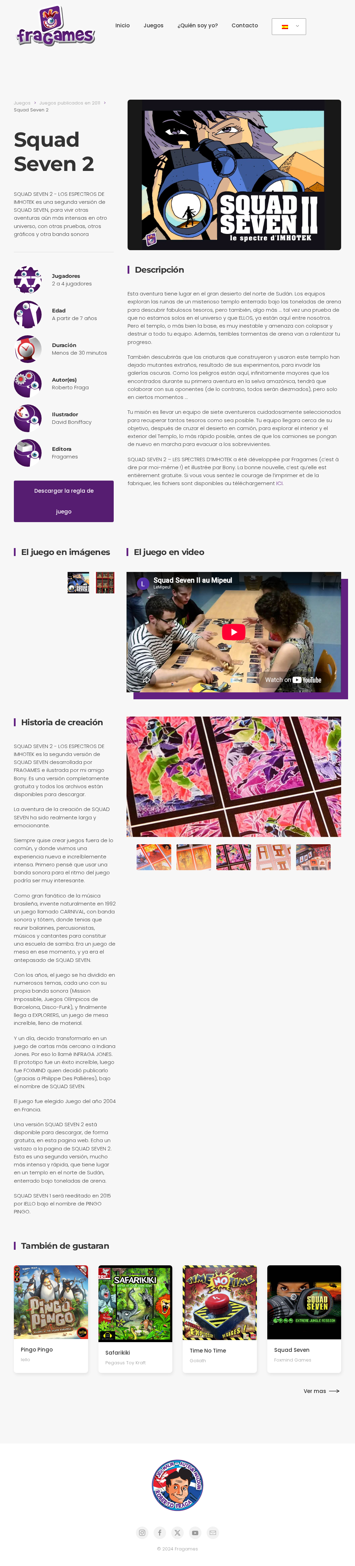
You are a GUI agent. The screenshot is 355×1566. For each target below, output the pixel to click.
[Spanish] (288, 27)
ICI (279, 483)
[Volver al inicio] (57, 25)
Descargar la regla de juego (64, 501)
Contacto (245, 25)
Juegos (154, 25)
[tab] (154, 857)
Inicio (122, 25)
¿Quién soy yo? (198, 25)
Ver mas (315, 1391)
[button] (24, 582)
